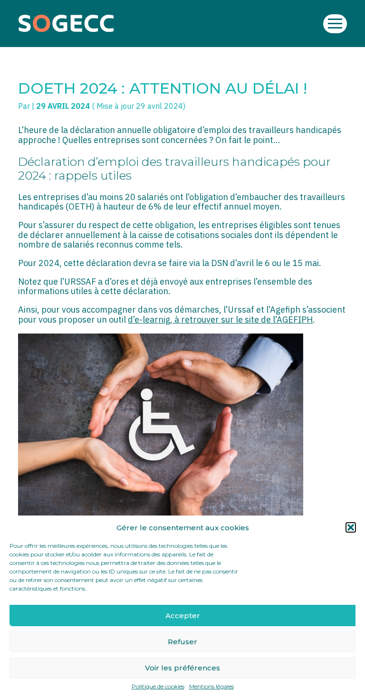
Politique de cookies (158, 686)
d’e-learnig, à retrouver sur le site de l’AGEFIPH (220, 319)
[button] (350, 527)
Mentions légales (211, 686)
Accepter (182, 615)
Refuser (182, 641)
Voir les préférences (182, 667)
